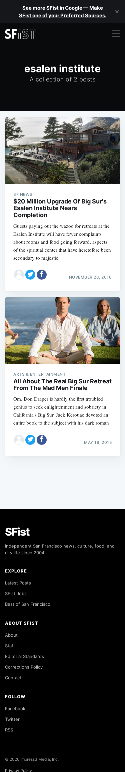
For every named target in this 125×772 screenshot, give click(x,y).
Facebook (15, 708)
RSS (9, 729)
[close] (117, 11)
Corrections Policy (24, 667)
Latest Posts (18, 582)
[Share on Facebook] (41, 274)
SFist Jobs (16, 593)
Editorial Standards (24, 656)
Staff (10, 645)
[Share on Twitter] (30, 274)
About (11, 635)
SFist (17, 531)
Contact (13, 677)
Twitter (12, 719)
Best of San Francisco (27, 604)
